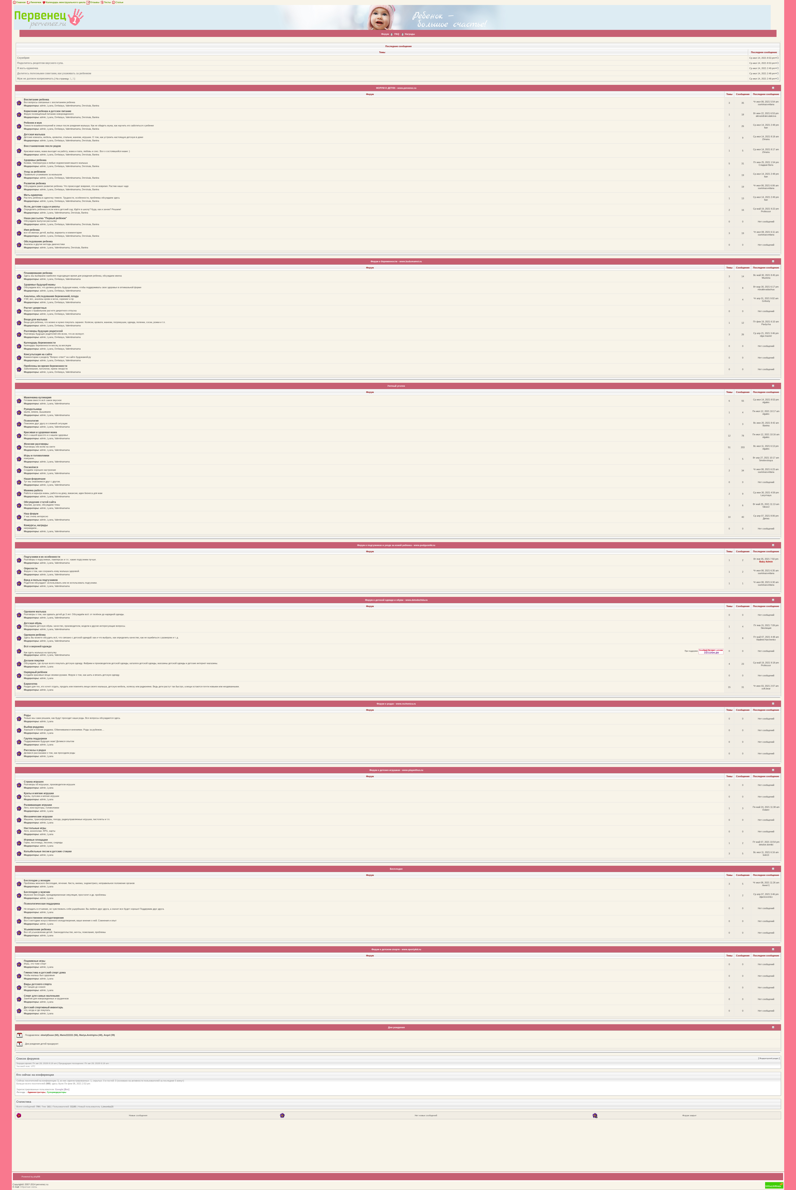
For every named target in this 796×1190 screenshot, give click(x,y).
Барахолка (30, 683)
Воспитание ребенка (36, 99)
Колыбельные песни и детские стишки (48, 851)
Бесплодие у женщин (37, 880)
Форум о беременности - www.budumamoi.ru (396, 261)
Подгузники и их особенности (42, 556)
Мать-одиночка (33, 195)
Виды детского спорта (38, 984)
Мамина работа (33, 490)
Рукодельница (33, 409)
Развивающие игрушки (38, 804)
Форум (385, 34)
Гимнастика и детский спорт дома (45, 972)
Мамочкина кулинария (37, 397)
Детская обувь (33, 623)
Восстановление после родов (42, 146)
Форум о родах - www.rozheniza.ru (396, 703)
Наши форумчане (35, 478)
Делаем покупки (34, 660)
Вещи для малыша (35, 319)
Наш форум (31, 513)
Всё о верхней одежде (38, 646)
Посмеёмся (31, 467)
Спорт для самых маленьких (42, 995)
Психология (31, 420)
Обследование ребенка (38, 241)
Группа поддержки (35, 738)
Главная (20, 2)
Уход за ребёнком (35, 171)
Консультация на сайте (38, 354)
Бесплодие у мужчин (37, 892)
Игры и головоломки (36, 455)
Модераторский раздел (769, 1058)
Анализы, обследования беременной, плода (51, 296)
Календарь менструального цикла (65, 2)
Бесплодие (396, 869)
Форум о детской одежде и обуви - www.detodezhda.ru (396, 600)
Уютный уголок (396, 386)
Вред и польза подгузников (41, 580)
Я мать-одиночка (27, 68)
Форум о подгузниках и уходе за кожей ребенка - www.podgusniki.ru (396, 545)
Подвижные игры (34, 961)
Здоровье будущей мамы (39, 284)
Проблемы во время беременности (45, 366)
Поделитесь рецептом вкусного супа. (40, 63)
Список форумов (27, 1058)
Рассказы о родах (35, 750)
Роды (27, 715)
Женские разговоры (36, 444)
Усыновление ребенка (37, 929)
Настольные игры (35, 828)
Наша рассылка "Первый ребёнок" (45, 218)
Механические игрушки (38, 816)
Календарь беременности (40, 342)
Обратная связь (28, 1187)
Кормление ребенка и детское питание (47, 111)
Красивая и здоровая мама (40, 432)
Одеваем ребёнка (35, 634)
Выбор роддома (34, 726)
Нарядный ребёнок (35, 672)
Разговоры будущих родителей (43, 331)
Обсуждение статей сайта (40, 502)
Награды (410, 34)
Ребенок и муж (33, 122)
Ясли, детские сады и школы (42, 206)
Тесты (107, 2)
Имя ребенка (32, 229)
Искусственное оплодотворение (44, 917)
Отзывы (94, 2)
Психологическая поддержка (42, 903)
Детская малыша (34, 134)
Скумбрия (23, 57)
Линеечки (35, 2)
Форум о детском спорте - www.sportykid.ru (396, 949)
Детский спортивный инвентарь (43, 1007)
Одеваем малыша (35, 611)
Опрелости (30, 568)
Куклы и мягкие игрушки (39, 793)
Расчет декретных (35, 307)
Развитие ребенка (35, 183)
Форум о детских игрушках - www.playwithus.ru (396, 770)
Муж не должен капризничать (35, 78)
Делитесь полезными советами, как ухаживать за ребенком (54, 73)
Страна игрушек (34, 781)
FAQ (396, 34)
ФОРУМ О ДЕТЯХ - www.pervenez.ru (396, 88)
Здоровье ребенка (35, 160)
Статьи (119, 2)
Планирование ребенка (38, 273)
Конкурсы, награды (36, 525)
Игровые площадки (36, 839)
